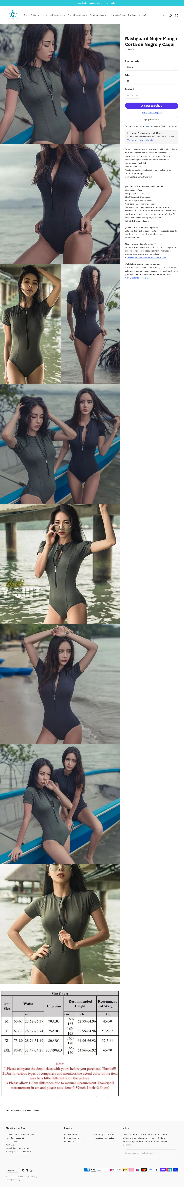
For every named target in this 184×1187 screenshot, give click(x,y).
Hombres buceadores (53, 15)
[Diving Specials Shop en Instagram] (31, 1170)
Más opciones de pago (152, 112)
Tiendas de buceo (98, 15)
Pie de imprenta (71, 1134)
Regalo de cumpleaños (138, 15)
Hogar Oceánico (118, 15)
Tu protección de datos (103, 1138)
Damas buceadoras (76, 15)
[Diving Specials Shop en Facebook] (23, 1170)
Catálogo (35, 15)
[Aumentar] (136, 95)
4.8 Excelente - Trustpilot (138, 277)
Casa (26, 15)
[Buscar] (164, 15)
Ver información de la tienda (140, 140)
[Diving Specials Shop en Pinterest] (27, 1170)
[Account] (170, 15)
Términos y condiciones (104, 1134)
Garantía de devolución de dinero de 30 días (146, 258)
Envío (147, 126)
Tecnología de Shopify (13, 1180)
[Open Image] (60, 84)
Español (12, 1170)
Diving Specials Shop (30, 1177)
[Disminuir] (127, 95)
